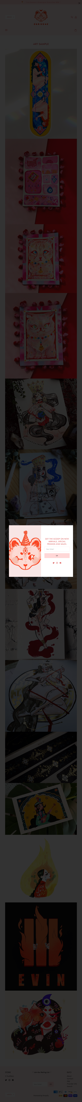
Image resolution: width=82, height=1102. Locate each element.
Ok (57, 555)
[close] (79, 3)
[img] (53, 563)
